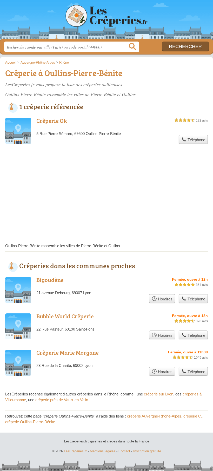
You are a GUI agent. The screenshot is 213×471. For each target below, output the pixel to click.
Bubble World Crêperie (65, 316)
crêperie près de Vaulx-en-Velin (61, 400)
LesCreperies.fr (106, 21)
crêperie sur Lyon (158, 394)
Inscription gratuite (147, 451)
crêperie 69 (192, 416)
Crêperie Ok (51, 121)
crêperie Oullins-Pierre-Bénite (30, 422)
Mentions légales (102, 451)
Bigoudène (50, 280)
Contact (124, 451)
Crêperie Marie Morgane (67, 352)
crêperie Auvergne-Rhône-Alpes (154, 416)
